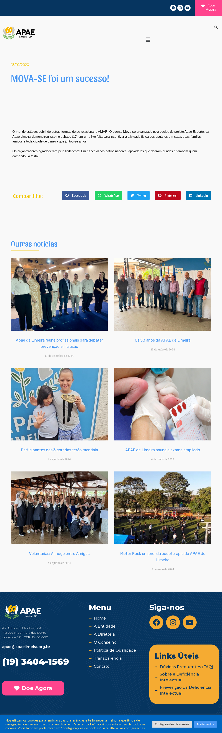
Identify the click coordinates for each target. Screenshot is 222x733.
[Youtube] (187, 8)
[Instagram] (180, 8)
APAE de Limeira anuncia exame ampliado (162, 450)
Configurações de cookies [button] (172, 724)
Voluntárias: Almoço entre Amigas (59, 553)
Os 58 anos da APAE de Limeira (163, 340)
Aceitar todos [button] (205, 724)
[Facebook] (173, 8)
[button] (148, 39)
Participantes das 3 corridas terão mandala (59, 450)
